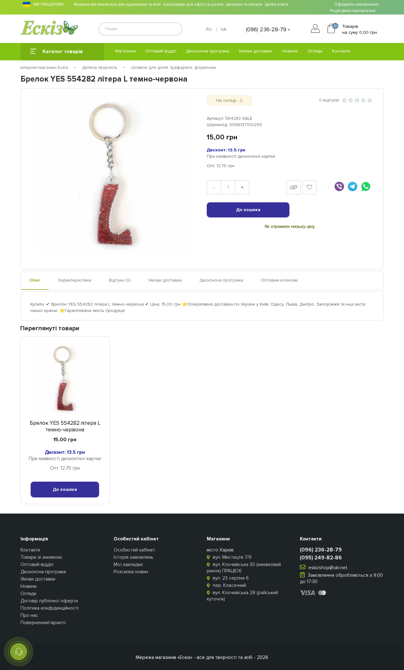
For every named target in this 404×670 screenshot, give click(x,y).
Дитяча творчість (99, 67)
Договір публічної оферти (49, 601)
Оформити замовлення (356, 4)
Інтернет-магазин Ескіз (44, 67)
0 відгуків (329, 100)
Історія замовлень (133, 557)
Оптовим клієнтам (279, 280)
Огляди (315, 51)
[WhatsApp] (365, 186)
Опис (34, 280)
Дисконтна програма (207, 51)
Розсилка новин (131, 572)
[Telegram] (352, 186)
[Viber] (339, 186)
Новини (290, 51)
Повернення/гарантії (43, 622)
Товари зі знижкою (41, 557)
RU (209, 29)
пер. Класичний (228, 585)
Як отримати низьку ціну (289, 226)
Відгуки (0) (120, 280)
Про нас (29, 615)
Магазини (125, 51)
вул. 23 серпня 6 (230, 578)
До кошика (248, 209)
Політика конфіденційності (50, 608)
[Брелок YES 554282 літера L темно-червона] (114, 175)
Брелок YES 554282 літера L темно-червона (65, 426)
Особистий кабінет (134, 550)
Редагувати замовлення (352, 11)
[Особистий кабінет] (317, 29)
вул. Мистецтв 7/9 (231, 557)
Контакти (341, 51)
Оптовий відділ (160, 51)
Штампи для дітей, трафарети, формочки (173, 67)
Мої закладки (128, 564)
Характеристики (74, 280)
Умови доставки (255, 51)
